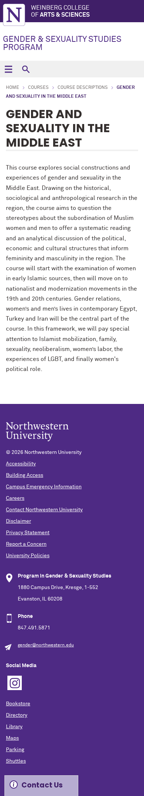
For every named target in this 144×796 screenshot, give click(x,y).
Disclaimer (18, 521)
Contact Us (42, 785)
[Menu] (8, 69)
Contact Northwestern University (44, 509)
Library (14, 726)
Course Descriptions (83, 88)
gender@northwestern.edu (46, 645)
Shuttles (16, 761)
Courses (38, 88)
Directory (16, 715)
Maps (12, 738)
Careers (15, 498)
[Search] (25, 69)
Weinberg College (60, 11)
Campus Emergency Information (44, 486)
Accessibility (21, 463)
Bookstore (18, 703)
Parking (15, 749)
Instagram (14, 683)
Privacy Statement (27, 532)
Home (12, 88)
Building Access (24, 475)
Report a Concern (26, 544)
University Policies (27, 555)
